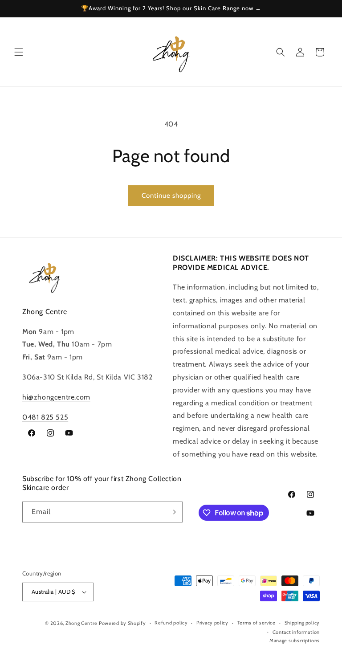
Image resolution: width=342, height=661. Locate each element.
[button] (18, 52)
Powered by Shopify (122, 623)
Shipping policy (302, 623)
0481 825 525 (45, 417)
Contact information (296, 632)
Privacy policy (212, 623)
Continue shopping (171, 196)
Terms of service (256, 623)
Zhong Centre (81, 623)
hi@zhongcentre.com (56, 397)
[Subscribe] (172, 512)
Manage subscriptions (294, 640)
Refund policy (171, 623)
